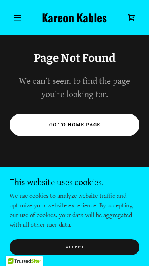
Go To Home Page (74, 125)
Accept (74, 247)
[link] (74, 20)
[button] (19, 18)
